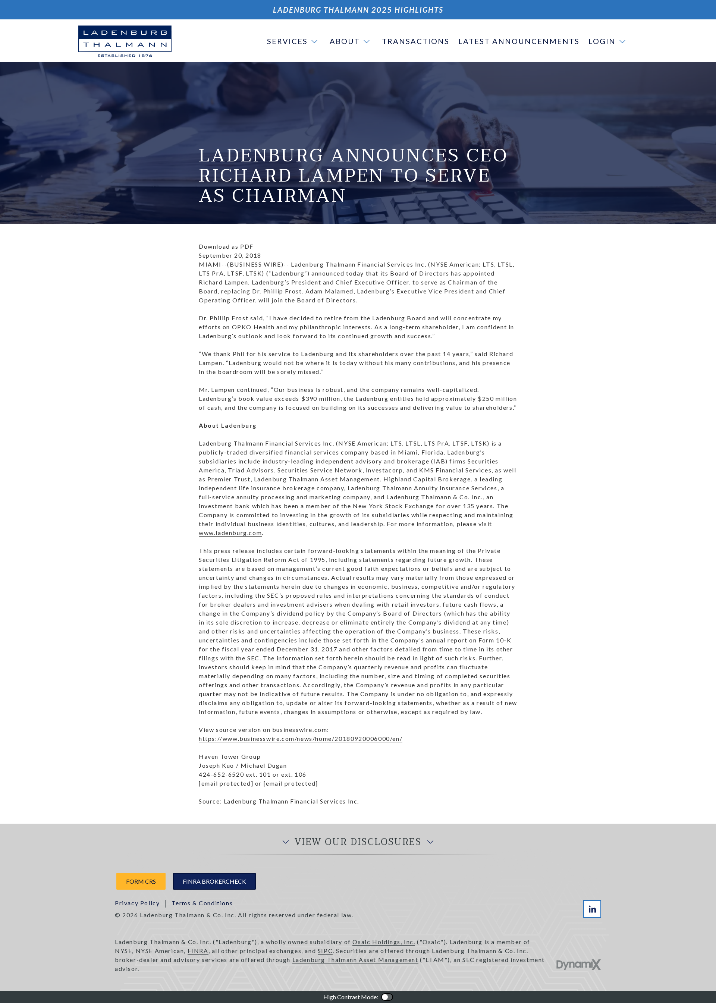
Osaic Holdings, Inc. (383, 941)
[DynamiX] (578, 964)
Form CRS (141, 881)
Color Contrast (387, 997)
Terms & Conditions (202, 902)
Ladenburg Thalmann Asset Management (355, 959)
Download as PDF (226, 246)
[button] (294, 41)
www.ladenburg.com (230, 532)
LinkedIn (592, 909)
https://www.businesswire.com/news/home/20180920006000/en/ (300, 738)
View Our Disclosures (358, 842)
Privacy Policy (137, 902)
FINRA (198, 950)
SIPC (325, 950)
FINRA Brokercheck (214, 881)
